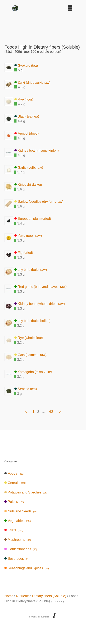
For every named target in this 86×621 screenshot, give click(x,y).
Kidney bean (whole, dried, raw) (41, 304)
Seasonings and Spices (28, 568)
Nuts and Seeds (22, 511)
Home (8, 596)
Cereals (17, 483)
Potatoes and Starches (27, 492)
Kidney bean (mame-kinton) (38, 150)
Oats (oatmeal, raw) (32, 355)
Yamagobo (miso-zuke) (35, 372)
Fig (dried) (25, 252)
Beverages (18, 558)
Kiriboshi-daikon (30, 184)
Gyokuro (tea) (28, 65)
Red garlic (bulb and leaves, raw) (42, 286)
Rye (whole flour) (30, 338)
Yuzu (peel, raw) (30, 235)
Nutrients (22, 596)
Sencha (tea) (27, 389)
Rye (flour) (25, 99)
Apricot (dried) (28, 133)
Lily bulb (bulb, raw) (32, 269)
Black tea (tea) (28, 116)
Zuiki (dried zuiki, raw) (34, 82)
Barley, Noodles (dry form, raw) (40, 201)
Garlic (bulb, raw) (30, 167)
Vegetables (19, 521)
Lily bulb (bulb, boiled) (34, 321)
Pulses (16, 501)
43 (51, 411)
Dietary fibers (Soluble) (49, 596)
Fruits (15, 530)
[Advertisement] (43, 26)
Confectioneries (22, 549)
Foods (16, 473)
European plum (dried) (34, 218)
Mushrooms (19, 539)
